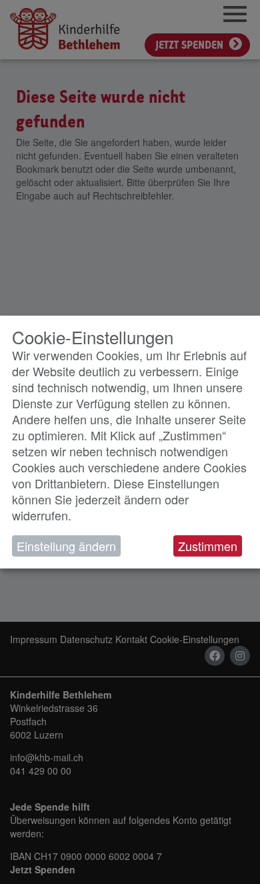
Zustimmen (207, 545)
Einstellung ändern (66, 545)
